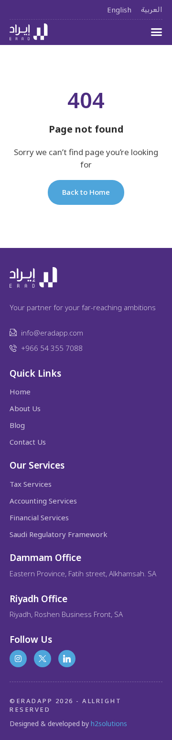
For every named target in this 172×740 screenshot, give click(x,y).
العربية (151, 9)
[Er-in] (66, 658)
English (119, 9)
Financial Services (39, 517)
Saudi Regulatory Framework (59, 534)
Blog (17, 425)
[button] (156, 32)
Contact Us (28, 442)
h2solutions (109, 723)
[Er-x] (42, 658)
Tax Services (31, 484)
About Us (25, 408)
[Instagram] (18, 658)
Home (20, 391)
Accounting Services (43, 501)
